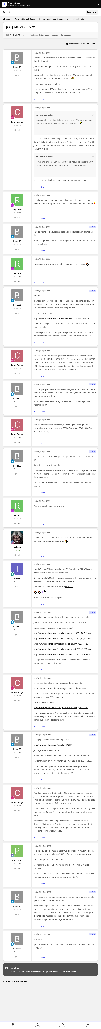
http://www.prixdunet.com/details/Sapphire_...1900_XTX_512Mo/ (62, 633)
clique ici (69, 586)
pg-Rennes (17, 860)
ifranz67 (17, 578)
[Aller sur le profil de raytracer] (17, 200)
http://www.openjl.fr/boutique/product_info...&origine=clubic (61, 707)
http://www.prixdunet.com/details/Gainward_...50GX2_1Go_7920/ (63, 318)
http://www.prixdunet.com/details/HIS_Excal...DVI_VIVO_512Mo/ (62, 644)
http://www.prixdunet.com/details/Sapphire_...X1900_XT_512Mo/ (62, 638)
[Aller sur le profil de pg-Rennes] (17, 851)
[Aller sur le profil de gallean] (17, 537)
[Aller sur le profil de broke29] (7, 35)
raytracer (17, 209)
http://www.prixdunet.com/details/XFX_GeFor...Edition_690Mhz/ (62, 654)
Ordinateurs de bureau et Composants (55, 35)
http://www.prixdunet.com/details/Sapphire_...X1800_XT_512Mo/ (62, 649)
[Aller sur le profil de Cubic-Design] (17, 112)
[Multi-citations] (34, 99)
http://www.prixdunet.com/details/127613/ (53, 745)
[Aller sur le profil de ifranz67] (17, 569)
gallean (17, 547)
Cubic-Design (17, 122)
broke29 (16, 35)
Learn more (4, 4)
